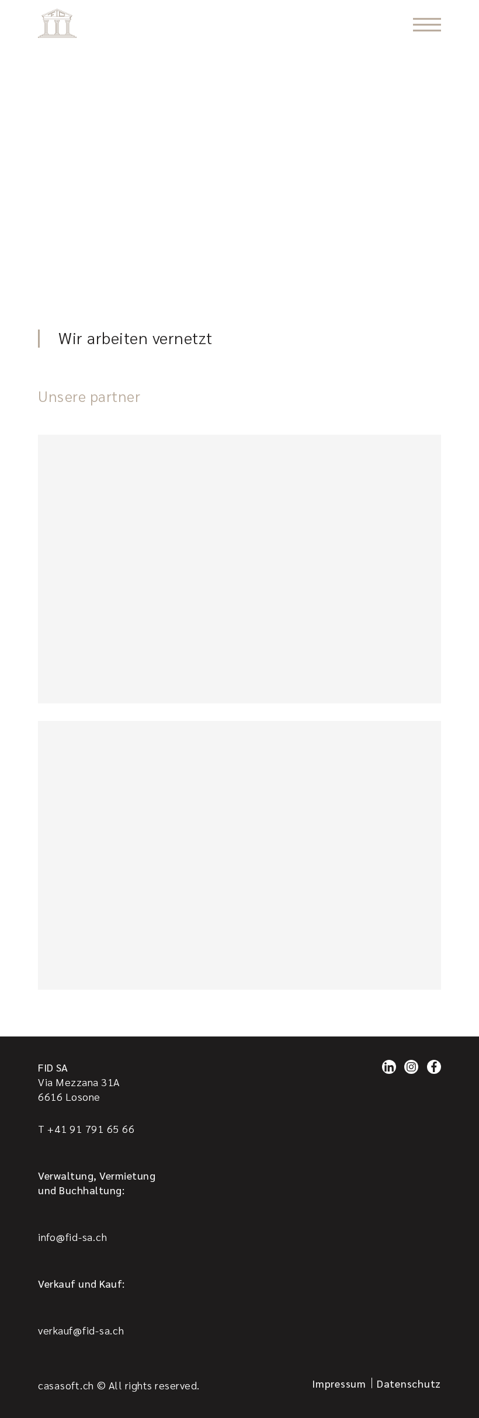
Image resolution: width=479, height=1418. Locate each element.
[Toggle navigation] (427, 25)
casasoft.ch (66, 1385)
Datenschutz (409, 1383)
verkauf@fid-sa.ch (81, 1330)
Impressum (339, 1383)
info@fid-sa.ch (72, 1236)
